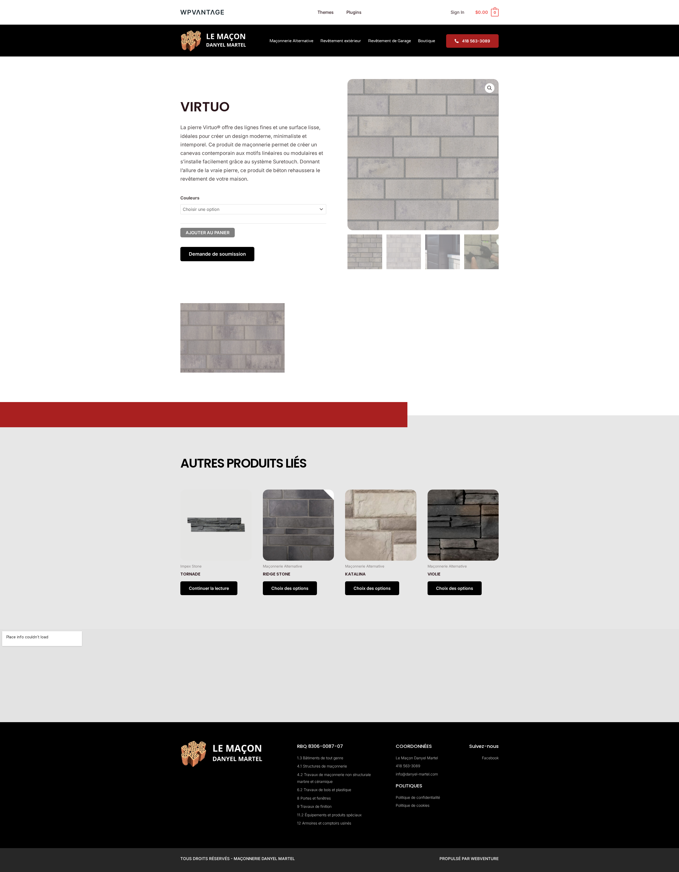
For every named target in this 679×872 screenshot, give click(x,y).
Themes (325, 12)
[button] (489, 88)
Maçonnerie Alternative (291, 40)
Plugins (354, 12)
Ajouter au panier (207, 232)
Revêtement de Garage (389, 40)
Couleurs (189, 197)
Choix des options (289, 588)
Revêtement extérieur (340, 40)
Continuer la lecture (209, 588)
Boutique (426, 40)
